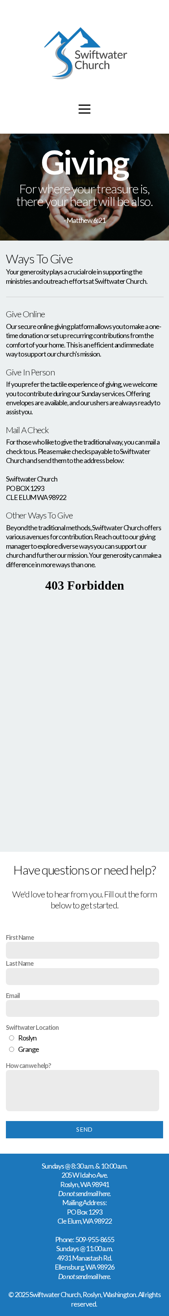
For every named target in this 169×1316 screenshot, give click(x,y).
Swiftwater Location (32, 1027)
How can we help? (28, 1065)
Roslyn (27, 1037)
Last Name (19, 963)
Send (84, 1129)
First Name (20, 937)
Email (13, 995)
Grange (28, 1049)
